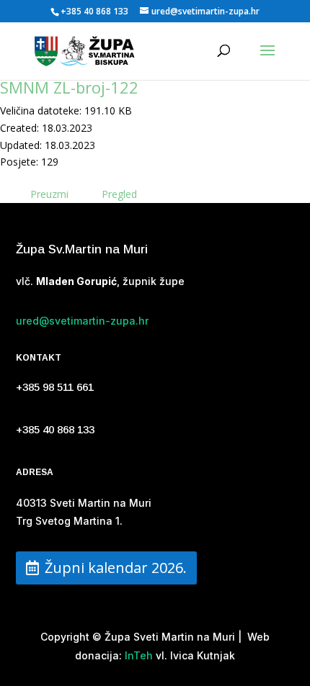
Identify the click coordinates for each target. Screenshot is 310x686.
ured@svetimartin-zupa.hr (82, 321)
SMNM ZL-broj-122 (69, 87)
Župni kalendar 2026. (116, 567)
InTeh (137, 655)
